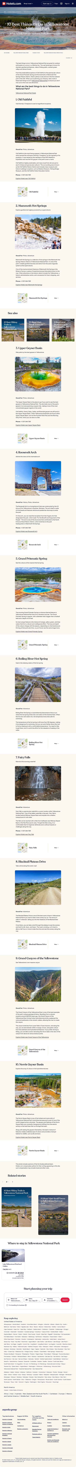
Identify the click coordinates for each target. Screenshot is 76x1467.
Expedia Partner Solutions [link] (36, 1430)
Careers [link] (64, 1422)
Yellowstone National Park (30, 12)
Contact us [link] (20, 1425)
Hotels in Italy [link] (6, 1427)
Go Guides (6, 52)
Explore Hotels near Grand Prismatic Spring (29, 631)
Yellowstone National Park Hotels (53, 52)
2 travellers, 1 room (53, 1301)
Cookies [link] (49, 1425)
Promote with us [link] (37, 1434)
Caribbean (53, 1394)
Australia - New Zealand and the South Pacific (31, 1394)
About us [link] (64, 1419)
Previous (2, 1181)
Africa (6, 1394)
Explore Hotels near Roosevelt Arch (26, 531)
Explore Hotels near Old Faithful (25, 178)
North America (9, 1387)
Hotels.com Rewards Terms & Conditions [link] (53, 1440)
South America (36, 1396)
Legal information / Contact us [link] (52, 1429)
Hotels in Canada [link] (7, 1419)
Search (65, 1300)
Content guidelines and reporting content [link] (53, 1435)
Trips (56, 3)
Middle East (25, 1396)
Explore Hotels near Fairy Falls (25, 834)
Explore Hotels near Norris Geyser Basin (28, 1137)
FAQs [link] (18, 1422)
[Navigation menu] (73, 3)
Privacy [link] (49, 1422)
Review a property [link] (22, 1429)
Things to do (36, 52)
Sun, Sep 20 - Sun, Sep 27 (35, 1301)
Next (11, 1181)
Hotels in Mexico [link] (7, 1430)
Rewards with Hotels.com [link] (66, 1429)
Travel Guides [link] (66, 1425)
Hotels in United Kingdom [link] (7, 1434)
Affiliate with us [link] (37, 1423)
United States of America (14, 12)
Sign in (67, 3)
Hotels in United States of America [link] (7, 1423)
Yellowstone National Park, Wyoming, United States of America (17, 1301)
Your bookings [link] (21, 1419)
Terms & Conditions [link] (53, 1419)
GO (5, 12)
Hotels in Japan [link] (6, 1444)
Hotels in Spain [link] (6, 1441)
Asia (11, 1394)
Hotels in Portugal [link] (7, 1448)
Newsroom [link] (35, 1426)
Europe (62, 1394)
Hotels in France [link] (7, 1438)
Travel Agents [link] (36, 1437)
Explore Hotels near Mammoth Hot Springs (29, 285)
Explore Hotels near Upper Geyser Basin (28, 425)
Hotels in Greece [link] (7, 1451)
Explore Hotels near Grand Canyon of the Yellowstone (32, 1037)
